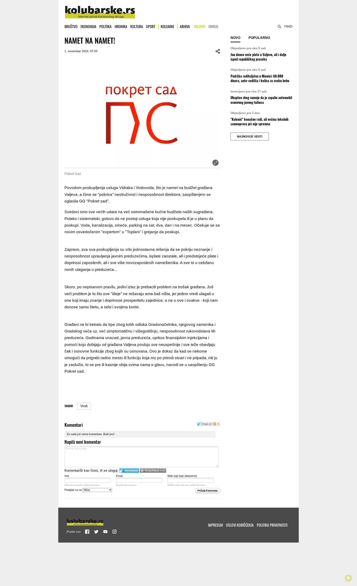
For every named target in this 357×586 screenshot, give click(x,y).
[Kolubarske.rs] (100, 10)
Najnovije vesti (249, 136)
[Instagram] (114, 531)
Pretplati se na (73, 490)
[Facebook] (87, 531)
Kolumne (167, 26)
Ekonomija (88, 26)
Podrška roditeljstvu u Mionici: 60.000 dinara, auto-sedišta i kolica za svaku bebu (260, 78)
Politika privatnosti (272, 525)
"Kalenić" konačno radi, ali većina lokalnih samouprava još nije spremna (259, 121)
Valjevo (199, 26)
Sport (150, 26)
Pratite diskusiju (216, 424)
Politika (105, 26)
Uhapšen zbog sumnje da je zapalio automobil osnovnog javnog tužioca (261, 100)
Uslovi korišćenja (240, 525)
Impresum (215, 525)
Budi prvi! (109, 434)
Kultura (136, 26)
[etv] (94, 521)
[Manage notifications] (348, 578)
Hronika (121, 26)
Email (119, 475)
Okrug (213, 26)
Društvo (70, 26)
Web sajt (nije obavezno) (182, 475)
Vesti (84, 406)
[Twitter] (96, 531)
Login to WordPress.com (153, 470)
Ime (66, 475)
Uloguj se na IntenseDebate (129, 470)
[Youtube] (105, 531)
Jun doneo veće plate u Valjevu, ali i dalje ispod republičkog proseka (258, 57)
